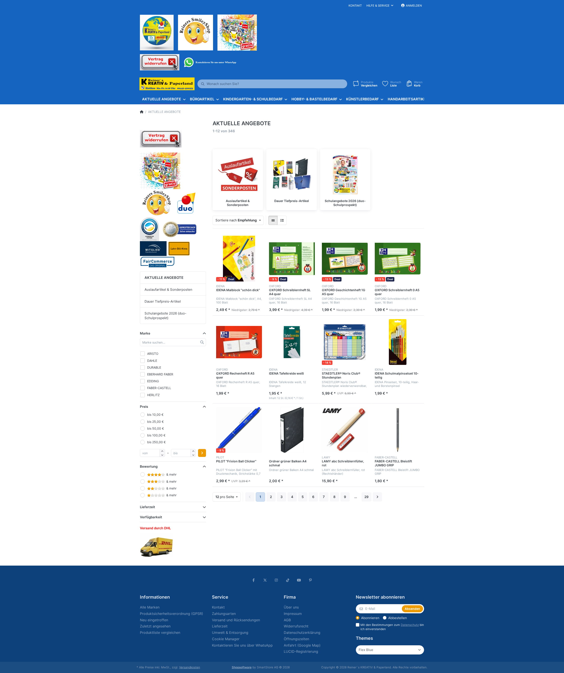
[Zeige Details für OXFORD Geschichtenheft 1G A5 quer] (345, 258)
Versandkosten (189, 667)
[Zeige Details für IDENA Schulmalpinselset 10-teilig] (398, 342)
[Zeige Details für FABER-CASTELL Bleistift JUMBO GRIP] (398, 430)
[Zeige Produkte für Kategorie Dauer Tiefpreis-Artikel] (291, 174)
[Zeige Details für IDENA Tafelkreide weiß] (292, 342)
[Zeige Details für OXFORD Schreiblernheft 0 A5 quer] (398, 258)
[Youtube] (299, 580)
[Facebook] (253, 580)
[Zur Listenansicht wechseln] (282, 220)
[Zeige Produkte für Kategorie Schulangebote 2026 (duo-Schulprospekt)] (345, 174)
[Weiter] (377, 497)
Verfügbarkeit (151, 517)
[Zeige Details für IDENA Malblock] (239, 258)
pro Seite (225, 497)
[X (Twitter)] (265, 580)
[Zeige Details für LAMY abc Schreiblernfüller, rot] (345, 430)
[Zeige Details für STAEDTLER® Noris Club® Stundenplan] (345, 342)
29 (366, 497)
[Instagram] (276, 580)
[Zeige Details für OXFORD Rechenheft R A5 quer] (239, 342)
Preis (144, 407)
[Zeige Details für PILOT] (239, 430)
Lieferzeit (147, 507)
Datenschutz (410, 625)
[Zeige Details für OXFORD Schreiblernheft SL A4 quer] (292, 258)
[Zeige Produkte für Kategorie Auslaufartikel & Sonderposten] (238, 174)
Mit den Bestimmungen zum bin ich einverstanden (392, 627)
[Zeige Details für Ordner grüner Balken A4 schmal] (292, 430)
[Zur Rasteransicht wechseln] (273, 220)
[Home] (141, 112)
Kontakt (355, 5)
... (355, 497)
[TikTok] (288, 580)
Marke (145, 333)
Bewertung (149, 466)
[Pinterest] (310, 580)
